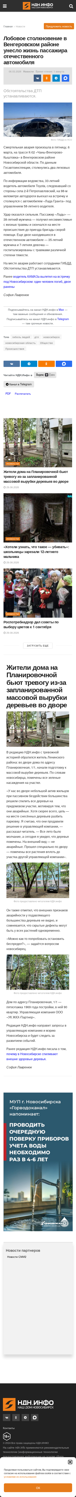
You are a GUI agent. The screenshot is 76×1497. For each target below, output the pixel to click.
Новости (20, 26)
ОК (38, 1488)
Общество (46, 342)
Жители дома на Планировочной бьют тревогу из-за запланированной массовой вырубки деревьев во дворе (36, 476)
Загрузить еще (38, 645)
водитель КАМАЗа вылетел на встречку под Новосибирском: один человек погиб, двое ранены (37, 281)
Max (61, 309)
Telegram (63, 319)
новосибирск (51, 337)
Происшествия (14, 348)
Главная (8, 26)
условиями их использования (20, 1476)
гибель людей (21, 337)
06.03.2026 (15, 71)
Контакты (9, 1428)
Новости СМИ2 (16, 1257)
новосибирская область (20, 342)
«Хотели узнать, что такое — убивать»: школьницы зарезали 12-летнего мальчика (36, 551)
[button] (70, 1462)
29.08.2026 (12, 487)
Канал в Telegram (20, 384)
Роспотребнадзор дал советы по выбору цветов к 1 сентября (31, 624)
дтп (36, 337)
